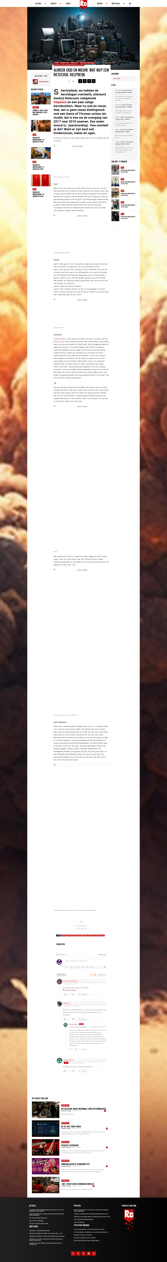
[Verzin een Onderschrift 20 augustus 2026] (41, 180)
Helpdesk (70, 935)
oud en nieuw (93, 935)
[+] (93, 967)
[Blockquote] (82, 967)
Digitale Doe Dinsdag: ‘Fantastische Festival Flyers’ (89, 1229)
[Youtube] (89, 1253)
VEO (34, 134)
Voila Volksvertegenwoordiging (84, 1219)
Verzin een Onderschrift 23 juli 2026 (128, 194)
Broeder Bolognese (70, 981)
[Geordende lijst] (76, 967)
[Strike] (74, 967)
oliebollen (85, 935)
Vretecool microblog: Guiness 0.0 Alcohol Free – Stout (46, 1233)
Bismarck (67, 1003)
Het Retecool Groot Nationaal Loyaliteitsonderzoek (83, 1108)
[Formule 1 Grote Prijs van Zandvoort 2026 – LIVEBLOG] (41, 98)
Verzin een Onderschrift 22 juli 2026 (128, 206)
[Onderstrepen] (71, 967)
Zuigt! (81, 65)
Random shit (64, 62)
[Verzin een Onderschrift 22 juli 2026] (115, 204)
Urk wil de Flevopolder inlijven (38, 1223)
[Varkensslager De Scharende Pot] (45, 1166)
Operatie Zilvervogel (70, 1145)
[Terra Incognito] (36, 81)
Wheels (35, 107)
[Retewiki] (94, 1253)
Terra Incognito (44, 82)
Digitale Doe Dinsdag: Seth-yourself (85, 1237)
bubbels (64, 935)
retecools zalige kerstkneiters (66, 65)
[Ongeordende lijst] (79, 967)
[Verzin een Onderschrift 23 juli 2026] (115, 193)
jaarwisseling (77, 935)
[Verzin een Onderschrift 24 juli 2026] (115, 181)
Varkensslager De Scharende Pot (75, 1164)
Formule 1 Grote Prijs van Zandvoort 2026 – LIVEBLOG (40, 112)
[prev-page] (112, 225)
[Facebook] (80, 81)
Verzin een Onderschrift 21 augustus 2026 (38, 167)
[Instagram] (78, 1253)
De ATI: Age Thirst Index (71, 1126)
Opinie (56, 62)
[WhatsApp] (93, 81)
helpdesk (60, 102)
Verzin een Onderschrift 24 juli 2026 (128, 183)
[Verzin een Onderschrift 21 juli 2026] (115, 216)
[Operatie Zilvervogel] (45, 1147)
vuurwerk (61, 341)
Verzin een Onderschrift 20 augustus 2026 (38, 194)
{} (90, 967)
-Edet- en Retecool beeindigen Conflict (77, 1183)
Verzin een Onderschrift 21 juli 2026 (128, 217)
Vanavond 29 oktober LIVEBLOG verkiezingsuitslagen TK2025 (92, 1216)
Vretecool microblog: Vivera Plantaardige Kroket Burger (47, 1236)
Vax (117, 117)
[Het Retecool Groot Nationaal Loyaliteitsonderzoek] (45, 1109)
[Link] (87, 967)
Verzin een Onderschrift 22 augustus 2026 (38, 140)
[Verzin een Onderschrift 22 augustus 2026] (41, 126)
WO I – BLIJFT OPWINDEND (36, 1220)
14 (105, 1110)
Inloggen (103, 954)
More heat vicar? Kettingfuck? (83, 1235)
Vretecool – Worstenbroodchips (39, 1230)
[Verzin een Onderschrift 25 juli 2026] (115, 170)
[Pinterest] (89, 81)
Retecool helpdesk (87, 62)
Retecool (74, 62)
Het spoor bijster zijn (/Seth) (38, 1218)
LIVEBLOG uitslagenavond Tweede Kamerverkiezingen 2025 (91, 1214)
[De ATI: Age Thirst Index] (45, 1128)
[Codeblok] (85, 967)
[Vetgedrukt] (66, 967)
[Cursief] (68, 967)
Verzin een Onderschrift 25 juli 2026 (128, 171)
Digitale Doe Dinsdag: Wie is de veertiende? (86, 1240)
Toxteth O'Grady (66, 1110)
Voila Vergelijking (79, 1222)
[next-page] (116, 225)
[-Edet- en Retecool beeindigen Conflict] (45, 1185)
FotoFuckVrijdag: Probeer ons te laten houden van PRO (91, 1232)
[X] (85, 81)
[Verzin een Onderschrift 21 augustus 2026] (41, 153)
